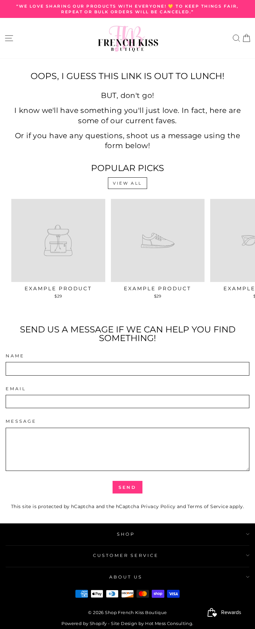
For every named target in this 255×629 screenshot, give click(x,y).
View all (127, 183)
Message (21, 421)
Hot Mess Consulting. (169, 623)
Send (128, 487)
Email (16, 388)
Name (15, 355)
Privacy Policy (158, 506)
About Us (125, 577)
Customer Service (126, 555)
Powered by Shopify (84, 623)
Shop (126, 534)
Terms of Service (207, 506)
